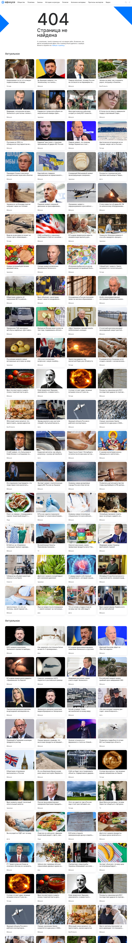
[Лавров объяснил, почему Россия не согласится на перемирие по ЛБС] (81, 73)
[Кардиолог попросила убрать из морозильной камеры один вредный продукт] (50, 104)
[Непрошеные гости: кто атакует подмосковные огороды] (19, 73)
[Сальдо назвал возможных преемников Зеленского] (50, 259)
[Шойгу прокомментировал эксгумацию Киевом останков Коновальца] (112, 290)
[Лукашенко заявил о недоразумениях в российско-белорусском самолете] (81, 197)
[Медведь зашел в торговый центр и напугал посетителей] (112, 662)
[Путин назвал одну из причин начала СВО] (19, 693)
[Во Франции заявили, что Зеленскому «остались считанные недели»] (50, 73)
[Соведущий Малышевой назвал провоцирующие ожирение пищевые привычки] (81, 166)
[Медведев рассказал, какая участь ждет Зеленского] (81, 795)
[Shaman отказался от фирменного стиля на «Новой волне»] (81, 857)
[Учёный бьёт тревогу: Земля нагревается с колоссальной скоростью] (112, 259)
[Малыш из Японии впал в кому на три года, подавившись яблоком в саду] (50, 321)
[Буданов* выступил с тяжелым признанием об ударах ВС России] (50, 135)
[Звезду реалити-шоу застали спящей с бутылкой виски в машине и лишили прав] (50, 414)
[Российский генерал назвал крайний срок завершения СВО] (112, 795)
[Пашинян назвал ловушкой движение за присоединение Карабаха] (50, 197)
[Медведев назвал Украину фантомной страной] (112, 538)
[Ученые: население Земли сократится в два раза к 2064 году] (112, 414)
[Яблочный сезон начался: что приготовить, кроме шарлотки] (19, 414)
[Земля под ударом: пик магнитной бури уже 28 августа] (81, 352)
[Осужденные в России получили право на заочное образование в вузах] (81, 290)
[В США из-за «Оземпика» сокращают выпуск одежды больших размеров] (19, 538)
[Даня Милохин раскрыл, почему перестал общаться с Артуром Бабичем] (112, 919)
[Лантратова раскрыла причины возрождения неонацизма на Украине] (19, 826)
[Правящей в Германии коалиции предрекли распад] (19, 857)
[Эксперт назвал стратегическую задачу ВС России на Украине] (50, 476)
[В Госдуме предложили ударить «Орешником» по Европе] (19, 795)
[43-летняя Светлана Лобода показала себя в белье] (112, 724)
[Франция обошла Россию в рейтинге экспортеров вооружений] (81, 414)
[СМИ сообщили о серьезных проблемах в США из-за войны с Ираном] (50, 228)
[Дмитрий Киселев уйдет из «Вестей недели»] (112, 764)
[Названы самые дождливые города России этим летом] (81, 476)
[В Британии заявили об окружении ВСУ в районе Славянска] (19, 290)
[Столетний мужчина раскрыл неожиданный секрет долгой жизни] (112, 321)
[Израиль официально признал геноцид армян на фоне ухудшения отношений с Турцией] (81, 662)
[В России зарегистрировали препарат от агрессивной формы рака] (50, 507)
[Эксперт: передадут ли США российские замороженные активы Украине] (50, 631)
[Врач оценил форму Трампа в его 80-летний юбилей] (112, 600)
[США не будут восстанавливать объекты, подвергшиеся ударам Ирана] (81, 888)
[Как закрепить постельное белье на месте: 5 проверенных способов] (50, 764)
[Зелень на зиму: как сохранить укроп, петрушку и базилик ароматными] (112, 73)
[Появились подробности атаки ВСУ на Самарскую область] (112, 857)
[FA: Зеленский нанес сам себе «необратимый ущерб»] (19, 724)
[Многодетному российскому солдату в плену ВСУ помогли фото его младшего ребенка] (81, 104)
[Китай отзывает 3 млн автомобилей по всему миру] (81, 826)
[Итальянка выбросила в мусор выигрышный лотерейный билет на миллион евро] (81, 259)
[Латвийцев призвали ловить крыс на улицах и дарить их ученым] (112, 507)
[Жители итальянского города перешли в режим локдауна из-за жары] (19, 631)
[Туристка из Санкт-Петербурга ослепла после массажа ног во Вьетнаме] (81, 445)
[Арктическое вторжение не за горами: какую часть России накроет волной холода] (112, 135)
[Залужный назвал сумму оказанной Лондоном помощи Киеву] (81, 631)
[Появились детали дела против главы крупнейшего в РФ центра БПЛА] (112, 476)
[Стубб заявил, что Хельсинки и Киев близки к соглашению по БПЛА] (19, 445)
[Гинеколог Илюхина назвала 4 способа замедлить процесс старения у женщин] (112, 228)
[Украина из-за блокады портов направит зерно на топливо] (19, 197)
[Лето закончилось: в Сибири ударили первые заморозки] (50, 662)
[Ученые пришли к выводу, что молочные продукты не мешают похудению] (50, 857)
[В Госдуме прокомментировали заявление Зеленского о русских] (81, 764)
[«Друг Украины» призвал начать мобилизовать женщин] (81, 321)
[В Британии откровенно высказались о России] (19, 888)
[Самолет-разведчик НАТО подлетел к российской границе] (50, 795)
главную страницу (58, 45)
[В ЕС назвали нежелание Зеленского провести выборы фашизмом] (19, 764)
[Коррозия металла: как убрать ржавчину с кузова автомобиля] (50, 445)
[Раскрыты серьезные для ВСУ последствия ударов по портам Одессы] (112, 383)
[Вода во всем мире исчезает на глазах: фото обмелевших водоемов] (19, 228)
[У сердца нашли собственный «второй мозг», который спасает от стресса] (81, 569)
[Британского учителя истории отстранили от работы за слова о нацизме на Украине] (50, 693)
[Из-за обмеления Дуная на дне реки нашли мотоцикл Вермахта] (50, 888)
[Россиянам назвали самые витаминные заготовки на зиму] (19, 352)
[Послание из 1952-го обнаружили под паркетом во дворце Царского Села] (19, 135)
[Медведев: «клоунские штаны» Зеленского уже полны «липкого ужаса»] (19, 104)
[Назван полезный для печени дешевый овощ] (19, 259)
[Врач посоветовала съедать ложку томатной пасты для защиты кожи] (19, 383)
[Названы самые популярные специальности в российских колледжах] (81, 507)
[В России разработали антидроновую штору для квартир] (50, 724)
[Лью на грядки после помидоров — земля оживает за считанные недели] (50, 600)
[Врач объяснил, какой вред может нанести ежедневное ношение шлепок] (50, 290)
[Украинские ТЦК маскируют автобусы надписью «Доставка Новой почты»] (19, 321)
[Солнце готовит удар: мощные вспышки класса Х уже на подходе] (81, 383)
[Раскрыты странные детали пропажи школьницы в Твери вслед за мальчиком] (112, 166)
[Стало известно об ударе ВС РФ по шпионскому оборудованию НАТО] (112, 197)
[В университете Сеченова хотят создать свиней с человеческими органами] (112, 352)
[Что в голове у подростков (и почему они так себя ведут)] (81, 600)
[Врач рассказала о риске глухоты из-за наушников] (81, 693)
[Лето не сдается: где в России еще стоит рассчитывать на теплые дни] (81, 919)
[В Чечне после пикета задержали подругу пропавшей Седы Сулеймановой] (112, 104)
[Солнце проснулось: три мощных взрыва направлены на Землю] (112, 888)
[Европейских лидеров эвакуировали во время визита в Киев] (50, 166)
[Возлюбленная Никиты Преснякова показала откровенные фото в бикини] (50, 538)
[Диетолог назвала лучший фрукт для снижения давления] (50, 569)
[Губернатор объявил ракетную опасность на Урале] (19, 569)
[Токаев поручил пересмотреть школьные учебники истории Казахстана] (112, 693)
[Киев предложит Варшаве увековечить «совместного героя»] (50, 383)
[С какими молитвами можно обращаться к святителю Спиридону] (112, 445)
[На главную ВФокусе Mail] (9, 2)
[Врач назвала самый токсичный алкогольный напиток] (19, 919)
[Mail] (3, 2)
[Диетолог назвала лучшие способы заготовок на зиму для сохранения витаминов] (81, 724)
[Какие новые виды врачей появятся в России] (112, 631)
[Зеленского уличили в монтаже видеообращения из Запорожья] (50, 826)
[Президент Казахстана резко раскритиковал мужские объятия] (19, 166)
